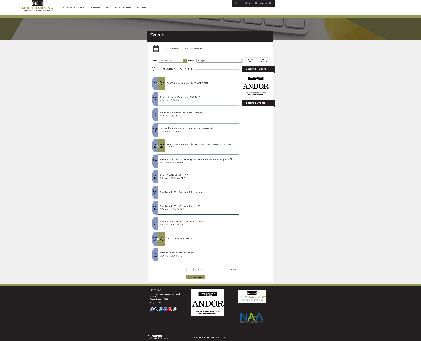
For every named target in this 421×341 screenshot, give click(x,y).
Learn (117, 8)
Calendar (263, 62)
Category (191, 60)
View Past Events (195, 277)
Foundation (69, 8)
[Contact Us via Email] (175, 309)
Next (233, 269)
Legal (224, 337)
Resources (141, 8)
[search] (185, 61)
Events (107, 8)
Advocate (128, 8)
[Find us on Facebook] (152, 309)
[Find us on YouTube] (170, 309)
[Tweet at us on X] (156, 309)
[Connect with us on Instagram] (165, 309)
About (81, 8)
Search (154, 60)
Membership (94, 8)
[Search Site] (270, 3)
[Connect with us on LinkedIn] (161, 309)
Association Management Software (158, 338)
